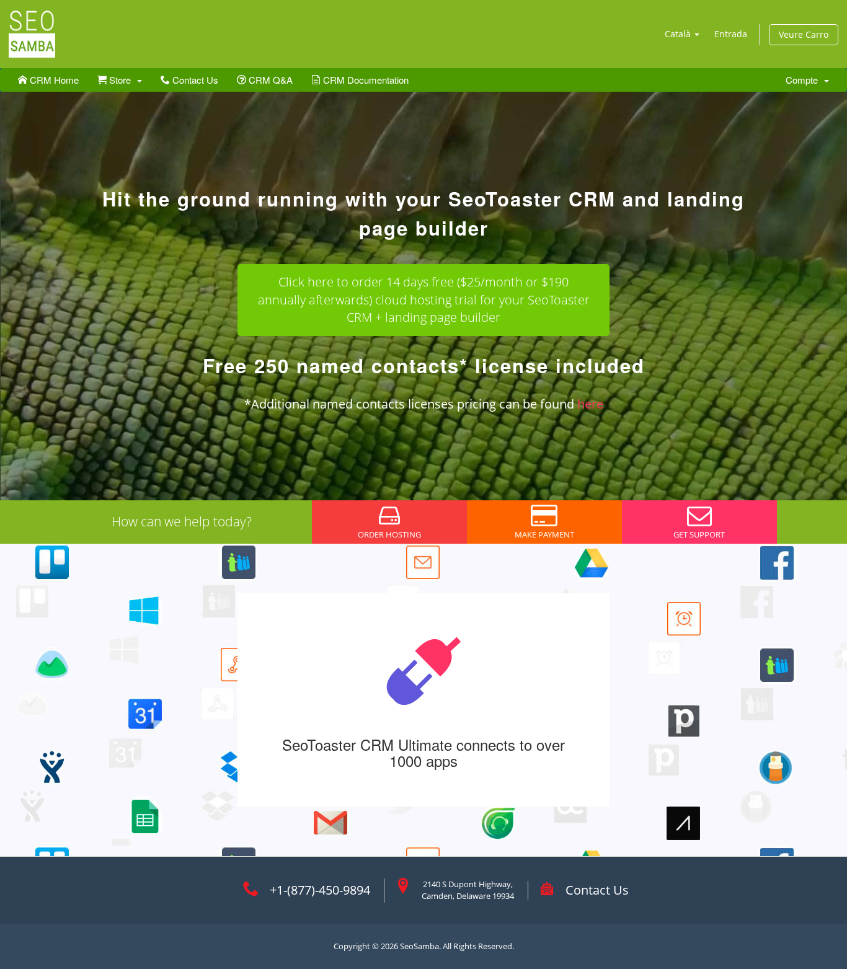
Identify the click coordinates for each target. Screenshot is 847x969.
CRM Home (53, 79)
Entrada (730, 34)
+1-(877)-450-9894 (320, 890)
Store (121, 79)
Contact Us (194, 79)
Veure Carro (803, 34)
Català (679, 34)
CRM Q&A (269, 79)
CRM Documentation (365, 79)
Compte (804, 79)
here (590, 404)
